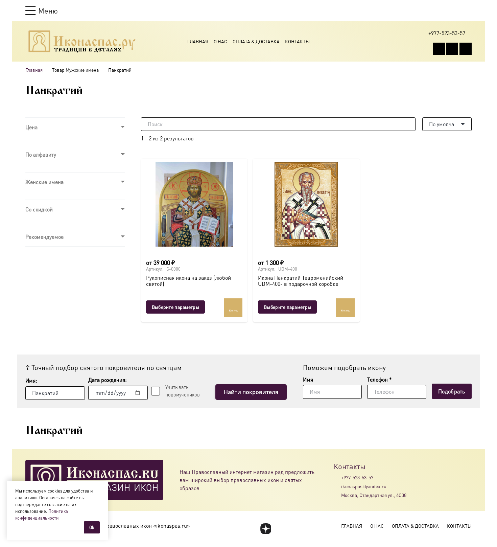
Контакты (297, 41)
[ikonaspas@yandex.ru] (337, 486)
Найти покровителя (251, 392)
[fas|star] (265, 529)
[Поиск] (408, 124)
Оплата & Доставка (256, 41)
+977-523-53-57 (357, 477)
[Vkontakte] (439, 49)
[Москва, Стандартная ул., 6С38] (337, 495)
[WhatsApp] (452, 49)
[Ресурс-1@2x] (82, 41)
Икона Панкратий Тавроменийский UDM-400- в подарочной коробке (300, 280)
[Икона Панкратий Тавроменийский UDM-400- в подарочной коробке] (306, 204)
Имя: (31, 380)
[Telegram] (465, 49)
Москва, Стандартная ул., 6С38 (373, 495)
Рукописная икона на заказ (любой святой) (188, 280)
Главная (197, 41)
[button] (41, 10)
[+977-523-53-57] (337, 477)
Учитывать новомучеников (182, 390)
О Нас (220, 41)
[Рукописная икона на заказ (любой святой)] (194, 204)
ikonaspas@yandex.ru (363, 486)
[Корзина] (455, 10)
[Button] (468, 10)
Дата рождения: (107, 379)
